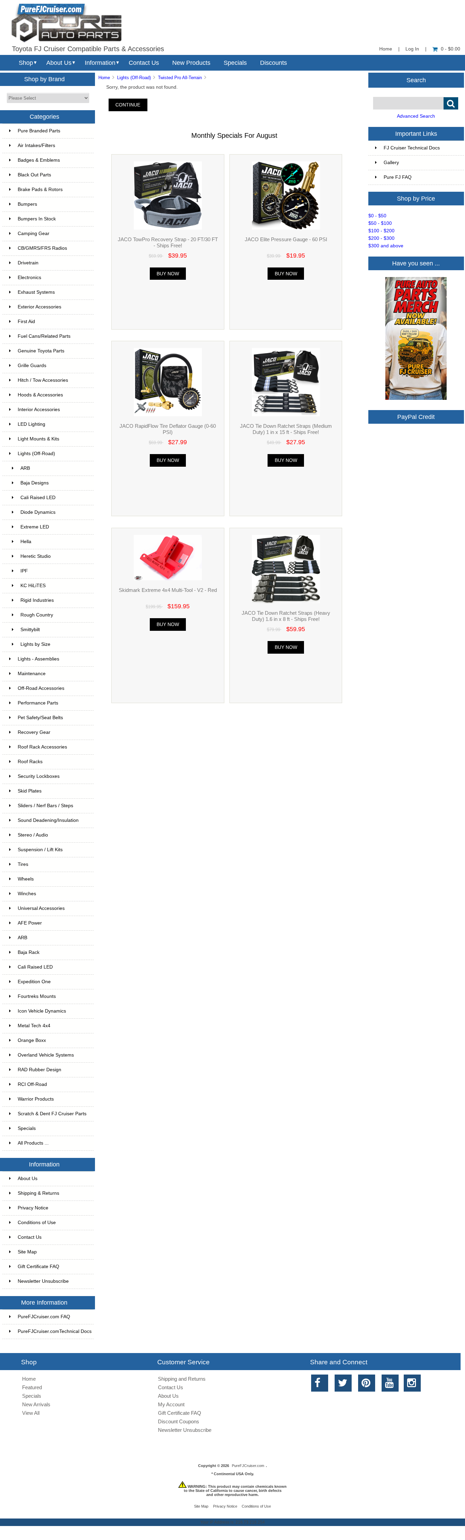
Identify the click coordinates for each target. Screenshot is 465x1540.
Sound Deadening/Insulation (48, 820)
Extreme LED (34, 526)
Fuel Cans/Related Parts (44, 336)
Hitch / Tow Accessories (43, 380)
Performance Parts (38, 703)
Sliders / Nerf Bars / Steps (45, 805)
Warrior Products (36, 1099)
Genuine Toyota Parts (41, 350)
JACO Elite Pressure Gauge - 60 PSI (286, 239)
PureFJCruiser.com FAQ (44, 1316)
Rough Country (36, 615)
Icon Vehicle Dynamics (42, 1011)
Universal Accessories (41, 908)
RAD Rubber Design (39, 1069)
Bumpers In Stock (37, 218)
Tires (23, 864)
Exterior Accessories (39, 306)
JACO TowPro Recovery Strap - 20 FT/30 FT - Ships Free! (168, 242)
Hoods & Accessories (40, 394)
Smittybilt (30, 629)
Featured (32, 1387)
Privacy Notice (33, 1207)
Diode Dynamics (37, 512)
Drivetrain (28, 262)
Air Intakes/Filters (36, 145)
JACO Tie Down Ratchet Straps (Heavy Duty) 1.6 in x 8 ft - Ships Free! (286, 616)
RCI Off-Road (32, 1084)
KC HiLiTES (33, 585)
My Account (171, 1404)
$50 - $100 (380, 223)
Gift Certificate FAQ (38, 1266)
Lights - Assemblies (38, 659)
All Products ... (33, 1143)
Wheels (26, 879)
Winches (27, 893)
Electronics (29, 277)
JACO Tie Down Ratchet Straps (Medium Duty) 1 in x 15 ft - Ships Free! (286, 429)
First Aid (26, 321)
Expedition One (34, 981)
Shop (26, 62)
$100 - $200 (381, 230)
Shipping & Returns (38, 1193)
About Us (58, 62)
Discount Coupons (178, 1421)
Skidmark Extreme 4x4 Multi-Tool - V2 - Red (168, 590)
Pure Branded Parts (39, 130)
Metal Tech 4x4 (34, 1025)
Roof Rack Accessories (42, 747)
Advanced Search (416, 116)
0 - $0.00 (450, 49)
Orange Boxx (32, 1040)
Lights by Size (35, 644)
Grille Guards (32, 365)
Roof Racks (30, 761)
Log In (412, 49)
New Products (191, 62)
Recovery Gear (34, 732)
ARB (25, 468)
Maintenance (32, 673)
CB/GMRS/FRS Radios (42, 248)
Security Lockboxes (39, 776)
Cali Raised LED (37, 497)
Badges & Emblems (39, 160)
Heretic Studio (35, 556)
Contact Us (144, 62)
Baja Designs (34, 482)
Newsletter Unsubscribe (43, 1281)
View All (30, 1413)
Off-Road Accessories (41, 688)
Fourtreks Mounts (37, 996)
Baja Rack (28, 952)
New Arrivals (36, 1404)
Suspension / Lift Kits (40, 849)
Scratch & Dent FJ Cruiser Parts (52, 1113)
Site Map (27, 1251)
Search (416, 79)
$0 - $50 (377, 215)
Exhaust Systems (36, 292)
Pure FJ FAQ (398, 177)
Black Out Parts (34, 174)
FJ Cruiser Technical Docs (412, 147)
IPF (24, 570)
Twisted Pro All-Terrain (180, 77)
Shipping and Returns (182, 1379)
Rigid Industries (37, 600)
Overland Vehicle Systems (46, 1055)
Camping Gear (33, 233)
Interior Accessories (39, 409)
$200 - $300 (381, 238)
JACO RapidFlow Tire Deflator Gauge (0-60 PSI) (167, 429)
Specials (235, 62)
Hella (25, 541)
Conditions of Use (37, 1222)
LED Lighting (31, 424)
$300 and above (385, 245)
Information (100, 62)
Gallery (391, 162)
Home (385, 49)
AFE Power (30, 923)
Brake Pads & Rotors (40, 189)
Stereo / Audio (33, 835)
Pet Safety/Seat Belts (40, 717)
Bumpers (27, 204)
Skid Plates (30, 791)
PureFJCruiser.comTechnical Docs (55, 1331)
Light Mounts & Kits (38, 438)
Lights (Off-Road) (134, 77)
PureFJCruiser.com (248, 1466)
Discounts (273, 62)
